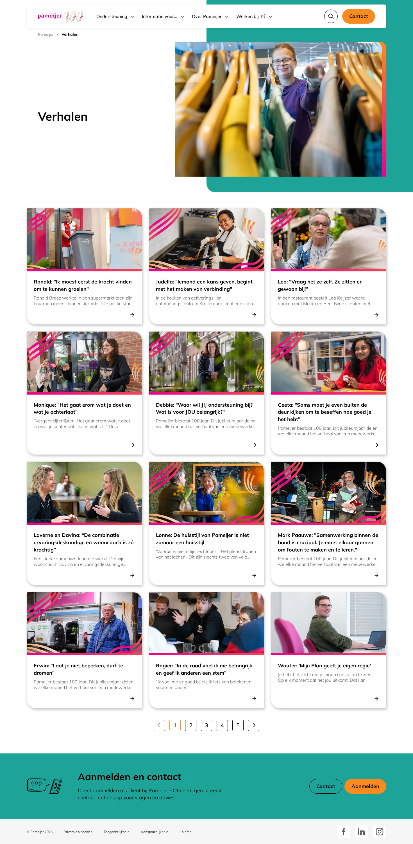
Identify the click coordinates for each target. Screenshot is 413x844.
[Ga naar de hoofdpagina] (60, 16)
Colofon (186, 832)
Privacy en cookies (78, 832)
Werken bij (247, 16)
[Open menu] (132, 16)
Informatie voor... (159, 16)
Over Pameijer (207, 16)
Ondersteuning (111, 16)
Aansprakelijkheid (154, 832)
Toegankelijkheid (117, 832)
